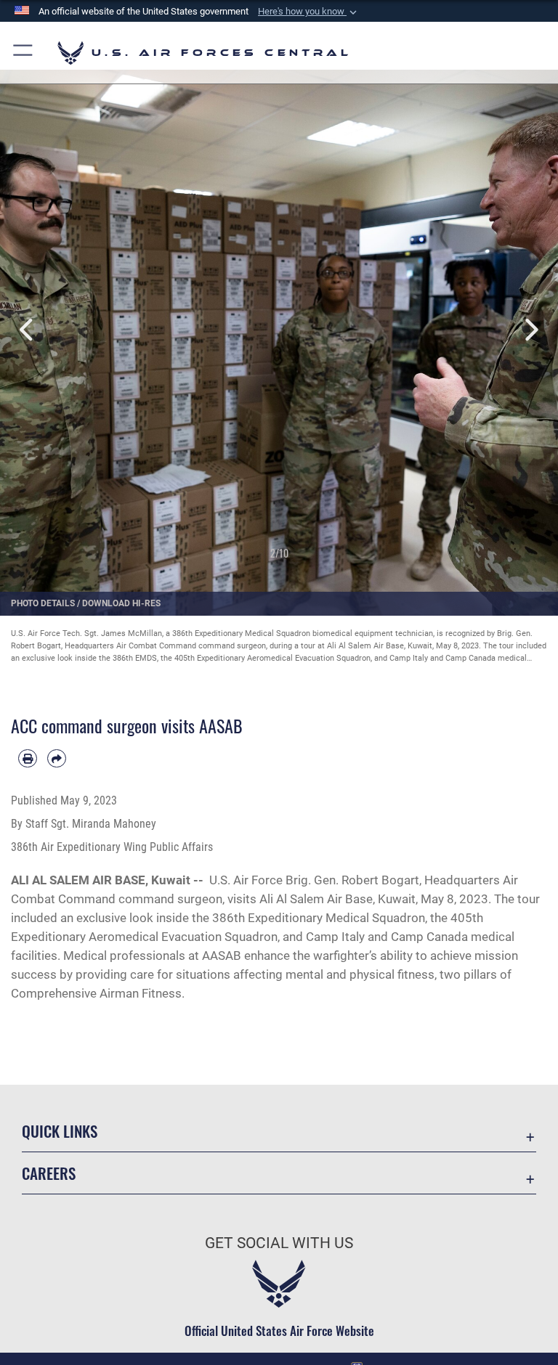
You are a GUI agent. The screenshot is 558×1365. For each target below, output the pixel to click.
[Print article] (27, 758)
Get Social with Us (279, 1243)
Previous (28, 330)
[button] (309, 11)
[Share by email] (56, 758)
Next (530, 330)
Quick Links (59, 1131)
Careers (49, 1173)
